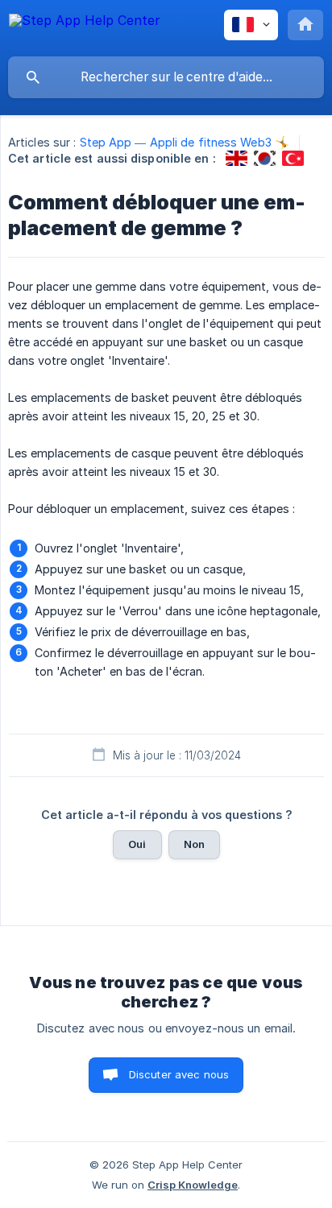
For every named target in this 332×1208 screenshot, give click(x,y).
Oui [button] (137, 844)
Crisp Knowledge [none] (192, 1184)
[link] (236, 158)
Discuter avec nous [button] (179, 1074)
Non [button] (194, 844)
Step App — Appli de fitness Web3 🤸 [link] (184, 142)
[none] (84, 28)
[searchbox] (166, 77)
